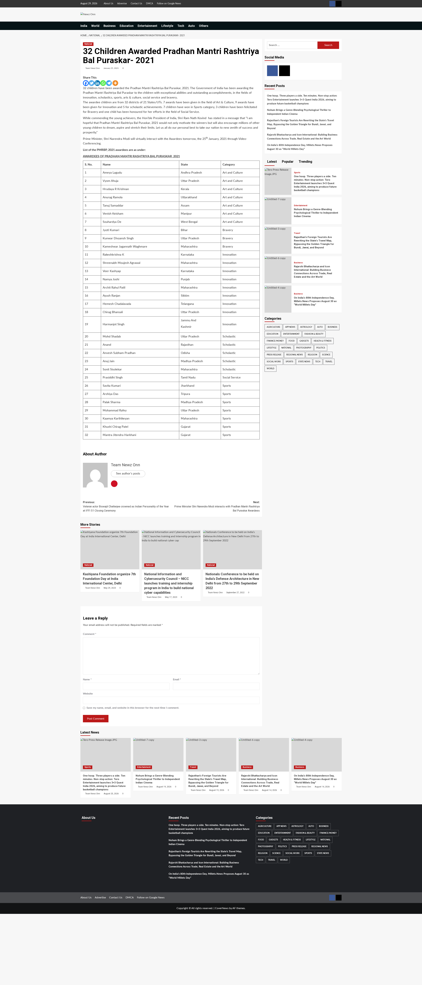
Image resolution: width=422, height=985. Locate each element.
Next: (217, 506)
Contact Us (136, 3)
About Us (108, 3)
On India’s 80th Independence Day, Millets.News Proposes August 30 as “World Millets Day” (299, 147)
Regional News (294, 355)
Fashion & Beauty (313, 334)
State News (304, 362)
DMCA (149, 3)
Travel (297, 233)
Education (127, 26)
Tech (180, 26)
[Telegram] (109, 83)
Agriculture (273, 327)
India (83, 26)
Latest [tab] (271, 162)
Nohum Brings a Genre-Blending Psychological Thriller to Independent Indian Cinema (299, 112)
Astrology (306, 327)
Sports (297, 172)
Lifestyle (167, 26)
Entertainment (147, 26)
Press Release (274, 355)
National (88, 44)
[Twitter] (91, 83)
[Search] (340, 26)
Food (292, 341)
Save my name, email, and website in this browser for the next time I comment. (133, 708)
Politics (320, 348)
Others (203, 26)
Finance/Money (275, 341)
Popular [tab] (287, 162)
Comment (89, 634)
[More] (115, 83)
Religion (312, 355)
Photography (303, 348)
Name (87, 679)
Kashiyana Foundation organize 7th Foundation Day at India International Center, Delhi (109, 578)
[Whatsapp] (103, 83)
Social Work (274, 362)
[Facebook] (86, 83)
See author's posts (128, 473)
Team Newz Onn (92, 68)
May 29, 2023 (110, 588)
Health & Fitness (323, 341)
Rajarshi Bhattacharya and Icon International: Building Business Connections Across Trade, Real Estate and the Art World (302, 137)
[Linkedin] (97, 83)
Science (326, 355)
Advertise (122, 3)
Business (110, 26)
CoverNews (221, 908)
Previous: (126, 506)
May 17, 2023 (171, 597)
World (95, 26)
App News (290, 327)
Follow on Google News (169, 3)
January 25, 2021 (111, 68)
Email (177, 679)
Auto (191, 26)
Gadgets (304, 341)
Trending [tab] (305, 162)
